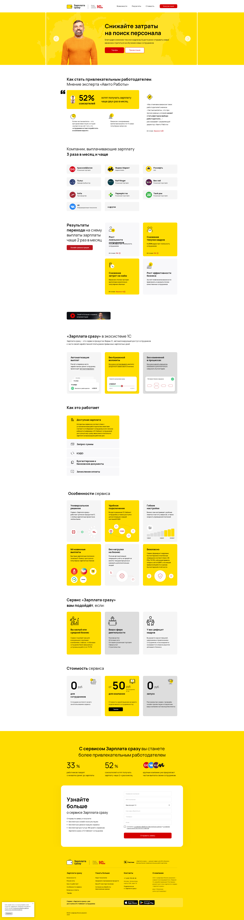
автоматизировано (87, 369)
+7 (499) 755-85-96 (130, 878)
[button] (116, 709)
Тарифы (69, 893)
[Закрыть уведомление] (33, 903)
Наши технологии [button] (101, 878)
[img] (163, 131)
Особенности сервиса (74, 887)
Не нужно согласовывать (118, 364)
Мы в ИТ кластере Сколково (104, 884)
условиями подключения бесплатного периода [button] (148, 827)
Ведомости (158, 131)
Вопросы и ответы (73, 890)
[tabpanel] (122, 38)
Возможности (71, 878)
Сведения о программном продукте (107, 881)
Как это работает (73, 884)
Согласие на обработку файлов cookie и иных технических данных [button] (17, 908)
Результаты (71, 881)
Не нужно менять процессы (157, 364)
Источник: (150, 131)
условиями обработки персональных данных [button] (148, 826)
